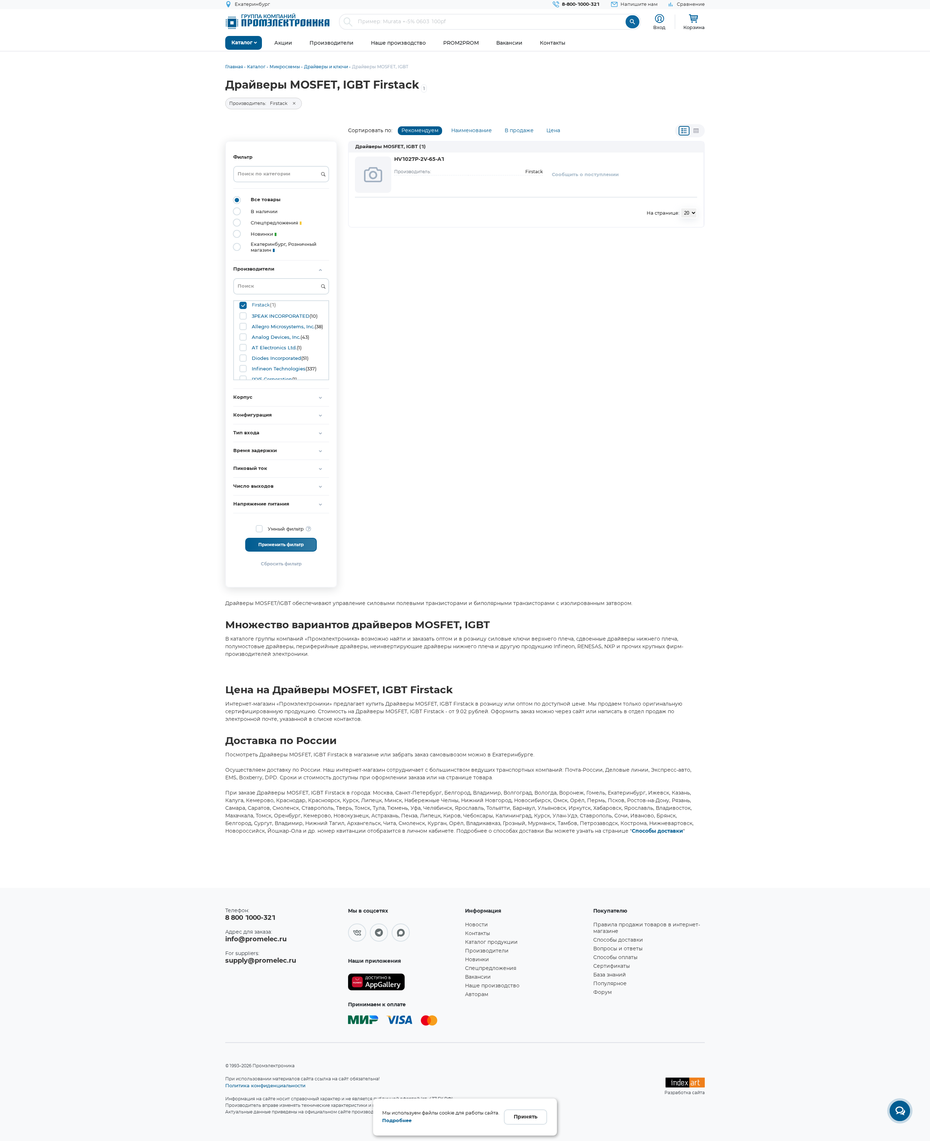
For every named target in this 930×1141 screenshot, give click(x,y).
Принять (525, 1117)
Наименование (471, 130)
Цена (553, 130)
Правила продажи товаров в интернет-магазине (646, 928)
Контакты (477, 933)
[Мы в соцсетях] (357, 932)
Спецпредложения (490, 968)
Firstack (261, 305)
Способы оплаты (615, 957)
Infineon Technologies (279, 368)
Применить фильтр (281, 545)
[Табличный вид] (696, 130)
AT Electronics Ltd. (274, 347)
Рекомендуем (419, 130)
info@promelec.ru (256, 939)
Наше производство (492, 985)
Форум (602, 992)
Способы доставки (657, 831)
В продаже (519, 130)
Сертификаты (611, 966)
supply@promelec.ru (260, 961)
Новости (476, 924)
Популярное (610, 983)
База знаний (609, 975)
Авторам (476, 994)
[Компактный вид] (684, 130)
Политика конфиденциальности (265, 1085)
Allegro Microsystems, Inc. (283, 326)
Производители (487, 951)
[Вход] (659, 18)
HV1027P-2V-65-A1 (419, 159)
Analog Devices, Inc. (276, 337)
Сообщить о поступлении (585, 174)
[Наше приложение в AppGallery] (404, 982)
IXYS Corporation (272, 379)
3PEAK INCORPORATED (281, 316)
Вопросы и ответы (618, 948)
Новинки (477, 959)
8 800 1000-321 (250, 918)
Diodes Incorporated (276, 358)
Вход (659, 27)
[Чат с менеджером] (900, 1111)
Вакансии (478, 977)
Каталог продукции (491, 942)
